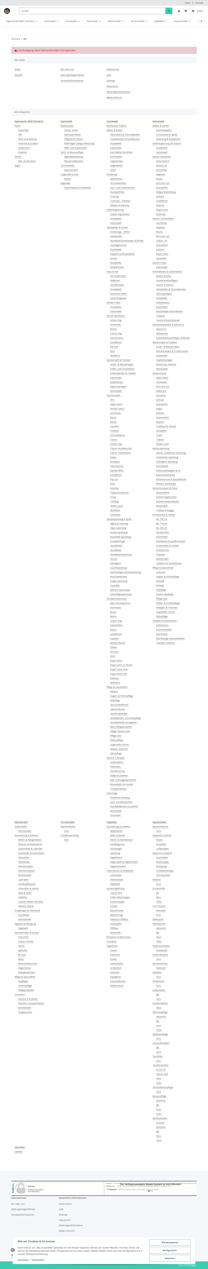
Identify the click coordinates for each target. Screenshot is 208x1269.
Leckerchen (24, 147)
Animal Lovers (117, 408)
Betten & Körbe (114, 130)
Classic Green (71, 130)
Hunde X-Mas (113, 302)
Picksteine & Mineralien (119, 937)
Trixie (113, 496)
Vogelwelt (65, 183)
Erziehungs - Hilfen (120, 231)
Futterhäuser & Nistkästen (77, 187)
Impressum (23, 1259)
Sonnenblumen (118, 981)
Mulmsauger (162, 861)
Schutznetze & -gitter (167, 134)
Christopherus (117, 435)
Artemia (157, 879)
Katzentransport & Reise (165, 488)
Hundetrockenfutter (117, 598)
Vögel (17, 165)
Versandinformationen (72, 80)
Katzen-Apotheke (165, 594)
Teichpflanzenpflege (163, 1087)
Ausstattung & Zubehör (26, 835)
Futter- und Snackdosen (122, 368)
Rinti (112, 351)
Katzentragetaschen (166, 496)
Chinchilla (23, 937)
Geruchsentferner (119, 704)
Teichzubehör (68, 165)
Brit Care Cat (162, 183)
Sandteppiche (117, 844)
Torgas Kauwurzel (119, 492)
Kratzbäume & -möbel (164, 514)
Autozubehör (116, 762)
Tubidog (114, 501)
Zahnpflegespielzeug (120, 594)
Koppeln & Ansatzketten (122, 253)
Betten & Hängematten (30, 839)
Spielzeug (115, 853)
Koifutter (157, 972)
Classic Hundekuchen (121, 448)
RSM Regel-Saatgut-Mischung (79, 143)
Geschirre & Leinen (28, 998)
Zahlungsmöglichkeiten (72, 74)
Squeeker (115, 585)
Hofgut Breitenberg (166, 192)
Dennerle (161, 910)
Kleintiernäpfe (25, 866)
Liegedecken (116, 161)
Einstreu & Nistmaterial (30, 844)
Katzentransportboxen (167, 501)
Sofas (113, 169)
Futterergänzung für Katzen (167, 143)
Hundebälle (116, 545)
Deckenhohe (162, 532)
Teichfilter (158, 1056)
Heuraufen (23, 857)
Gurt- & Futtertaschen (121, 801)
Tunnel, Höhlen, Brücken (30, 901)
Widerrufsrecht (114, 97)
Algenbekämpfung (73, 156)
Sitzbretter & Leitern (28, 888)
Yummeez (115, 514)
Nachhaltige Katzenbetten (169, 311)
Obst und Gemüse (27, 138)
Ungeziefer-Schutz (119, 744)
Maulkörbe (115, 262)
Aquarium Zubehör (162, 853)
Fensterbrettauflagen (167, 280)
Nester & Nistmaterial (121, 839)
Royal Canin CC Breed (121, 664)
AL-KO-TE (161, 1069)
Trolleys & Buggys (165, 510)
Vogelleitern (116, 857)
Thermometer (163, 875)
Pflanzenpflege (160, 1012)
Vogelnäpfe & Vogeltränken (124, 861)
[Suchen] (168, 11)
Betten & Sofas (163, 275)
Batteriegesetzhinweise (118, 91)
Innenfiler (161, 844)
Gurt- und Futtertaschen (122, 187)
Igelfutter (23, 950)
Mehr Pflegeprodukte (121, 726)
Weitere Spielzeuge (120, 589)
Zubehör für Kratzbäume (169, 563)
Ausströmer (162, 857)
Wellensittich (116, 985)
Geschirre (161, 329)
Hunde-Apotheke (118, 713)
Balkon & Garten (161, 125)
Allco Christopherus (120, 603)
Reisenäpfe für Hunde (121, 784)
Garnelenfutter (160, 963)
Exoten (113, 959)
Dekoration (158, 919)
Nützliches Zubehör (166, 364)
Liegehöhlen (116, 165)
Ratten (67, 178)
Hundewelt (115, 143)
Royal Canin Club (119, 669)
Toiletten (22, 897)
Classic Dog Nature (120, 214)
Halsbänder (116, 236)
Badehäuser (116, 830)
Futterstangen (117, 901)
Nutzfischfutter (160, 1003)
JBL (157, 892)
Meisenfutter (116, 910)
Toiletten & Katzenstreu (165, 620)
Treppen (160, 315)
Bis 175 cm (161, 523)
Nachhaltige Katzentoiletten (170, 638)
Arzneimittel (159, 888)
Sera (66, 830)
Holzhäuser (24, 861)
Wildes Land (116, 505)
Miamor (160, 205)
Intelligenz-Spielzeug (167, 461)
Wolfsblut (115, 355)
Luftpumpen (162, 848)
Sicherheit (115, 815)
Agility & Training (119, 523)
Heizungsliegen (164, 293)
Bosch (113, 417)
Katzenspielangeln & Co (168, 470)
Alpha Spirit (116, 404)
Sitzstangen (116, 848)
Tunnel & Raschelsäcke (168, 320)
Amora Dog (116, 320)
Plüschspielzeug (118, 576)
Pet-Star (114, 346)
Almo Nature (162, 161)
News (187, 2)
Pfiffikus (114, 928)
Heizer (159, 839)
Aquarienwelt (71, 169)
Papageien (115, 976)
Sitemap (111, 80)
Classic (113, 439)
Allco (158, 1007)
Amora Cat (161, 165)
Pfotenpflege (116, 740)
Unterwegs (112, 793)
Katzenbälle (162, 466)
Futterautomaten (161, 945)
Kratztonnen (162, 550)
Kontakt (199, 2)
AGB (109, 74)
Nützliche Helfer (118, 293)
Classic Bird (116, 892)
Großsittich (116, 967)
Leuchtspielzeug (118, 567)
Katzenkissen (163, 302)
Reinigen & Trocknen (166, 607)
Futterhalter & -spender (30, 848)
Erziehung (112, 174)
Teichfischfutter (161, 1065)
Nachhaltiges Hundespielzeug (125, 572)
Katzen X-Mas (159, 262)
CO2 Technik (159, 906)
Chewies (114, 430)
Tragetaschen (25, 1012)
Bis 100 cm (161, 519)
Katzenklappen (163, 130)
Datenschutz (38, 1259)
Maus (21, 959)
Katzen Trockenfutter (163, 218)
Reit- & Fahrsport (27, 161)
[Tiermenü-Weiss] (7, 11)
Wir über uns (67, 69)
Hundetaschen (117, 771)
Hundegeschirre (118, 245)
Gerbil (21, 945)
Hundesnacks (113, 395)
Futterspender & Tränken (123, 373)
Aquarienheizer (160, 826)
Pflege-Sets (115, 735)
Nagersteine (24, 967)
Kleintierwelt (24, 830)
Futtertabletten (160, 954)
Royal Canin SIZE (118, 673)
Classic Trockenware (120, 452)
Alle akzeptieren (169, 1242)
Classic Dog (116, 333)
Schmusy (160, 214)
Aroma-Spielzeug (119, 532)
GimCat (160, 399)
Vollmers (114, 678)
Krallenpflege (25, 985)
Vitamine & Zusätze (28, 143)
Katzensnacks (159, 373)
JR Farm (22, 954)
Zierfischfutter (160, 1118)
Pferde (18, 156)
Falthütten (115, 766)
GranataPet (162, 187)
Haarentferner (117, 709)
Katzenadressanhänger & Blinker (173, 337)
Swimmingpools (118, 298)
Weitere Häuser (26, 906)
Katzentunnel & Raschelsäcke (171, 479)
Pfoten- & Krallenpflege (168, 603)
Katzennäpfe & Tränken (165, 342)
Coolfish (19, 1151)
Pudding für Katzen (166, 426)
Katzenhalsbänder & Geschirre (168, 324)
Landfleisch (116, 342)
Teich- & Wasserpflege (72, 152)
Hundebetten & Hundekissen (125, 138)
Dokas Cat (161, 390)
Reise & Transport (116, 757)
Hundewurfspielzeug (121, 554)
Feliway (160, 585)
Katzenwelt (116, 147)
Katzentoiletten (164, 629)
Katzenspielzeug (161, 448)
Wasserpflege (159, 1096)
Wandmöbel (162, 558)
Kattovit (160, 196)
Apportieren (116, 178)
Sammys (114, 488)
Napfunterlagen (118, 386)
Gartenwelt (116, 875)
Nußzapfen (116, 923)
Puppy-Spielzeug (118, 580)
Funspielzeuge (117, 541)
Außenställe (21, 826)
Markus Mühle (117, 642)
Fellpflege (115, 700)
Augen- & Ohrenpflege (121, 695)
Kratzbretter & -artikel (167, 545)
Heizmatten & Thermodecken (125, 134)
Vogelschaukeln (118, 866)
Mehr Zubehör (117, 835)
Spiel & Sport (25, 892)
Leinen (113, 258)
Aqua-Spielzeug (118, 527)
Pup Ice (114, 479)
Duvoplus (115, 461)
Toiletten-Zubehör (165, 642)
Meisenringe (116, 914)
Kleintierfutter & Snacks (27, 932)
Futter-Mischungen (120, 897)
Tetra (159, 901)
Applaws (160, 174)
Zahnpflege (116, 753)
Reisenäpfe (116, 390)
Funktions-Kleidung (120, 797)
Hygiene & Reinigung (25, 923)
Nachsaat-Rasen (72, 134)
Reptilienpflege (160, 1034)
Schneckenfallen (161, 1043)
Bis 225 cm (161, 527)
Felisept (160, 580)
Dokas (113, 457)
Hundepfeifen (117, 192)
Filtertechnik (159, 923)
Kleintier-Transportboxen (31, 1003)
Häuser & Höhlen (165, 284)
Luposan (114, 638)
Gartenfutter (116, 963)
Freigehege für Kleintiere (27, 910)
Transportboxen (118, 788)
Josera (113, 629)
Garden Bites (116, 470)
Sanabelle (161, 258)
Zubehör (22, 152)
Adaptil (114, 691)
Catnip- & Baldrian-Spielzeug (171, 452)
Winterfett (115, 932)
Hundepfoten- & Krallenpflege (125, 717)
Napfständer (116, 382)
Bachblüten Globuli (116, 125)
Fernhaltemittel (118, 183)
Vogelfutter (112, 945)
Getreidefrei (116, 625)
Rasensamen (67, 125)
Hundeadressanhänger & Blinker (127, 240)
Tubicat (160, 439)
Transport (20, 994)
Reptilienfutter (68, 826)
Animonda (115, 324)
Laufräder (23, 879)
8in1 (112, 399)
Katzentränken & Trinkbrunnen (172, 351)
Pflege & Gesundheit (117, 687)
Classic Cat (161, 240)
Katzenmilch (162, 417)
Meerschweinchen (27, 963)
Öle (20, 134)
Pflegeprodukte (26, 990)
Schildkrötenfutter (70, 835)
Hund (17, 125)
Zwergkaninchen (26, 972)
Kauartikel (23, 130)
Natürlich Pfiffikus (119, 919)
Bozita (113, 329)
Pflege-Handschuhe (120, 731)
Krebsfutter (158, 981)
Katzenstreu (162, 625)
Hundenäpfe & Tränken (118, 359)
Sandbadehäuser (27, 883)
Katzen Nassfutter (162, 156)
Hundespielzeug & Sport (119, 519)
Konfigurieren (170, 1250)
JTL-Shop (192, 1265)
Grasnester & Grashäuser (31, 853)
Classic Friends (25, 941)
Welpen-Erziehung (119, 205)
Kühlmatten (116, 156)
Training (114, 196)
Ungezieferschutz (69, 174)
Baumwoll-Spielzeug (120, 536)
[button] (179, 11)
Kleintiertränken (26, 870)
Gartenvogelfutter (116, 888)
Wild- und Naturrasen (75, 147)
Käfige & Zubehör (119, 775)
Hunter (113, 558)
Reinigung (161, 866)
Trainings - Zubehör (120, 200)
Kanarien (115, 972)
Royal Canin (116, 660)
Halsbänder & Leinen (117, 227)
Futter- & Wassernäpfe (121, 364)
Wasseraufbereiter (73, 161)
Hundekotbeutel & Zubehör (124, 806)
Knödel (113, 906)
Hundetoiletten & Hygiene (123, 722)
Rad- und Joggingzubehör (123, 779)
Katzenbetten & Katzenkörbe (167, 271)
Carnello (114, 426)
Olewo (113, 647)
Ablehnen (170, 1258)
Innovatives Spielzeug (167, 457)
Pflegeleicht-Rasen (73, 138)
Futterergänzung (115, 209)
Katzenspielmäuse (165, 474)
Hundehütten (117, 284)
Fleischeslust (116, 337)
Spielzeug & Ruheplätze (168, 138)
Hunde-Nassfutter (116, 315)
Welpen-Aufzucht (119, 748)
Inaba (159, 408)
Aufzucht (160, 572)
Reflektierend (117, 267)
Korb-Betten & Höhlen (121, 152)
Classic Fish (162, 1074)
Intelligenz (115, 563)
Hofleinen (115, 280)
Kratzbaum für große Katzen (170, 541)
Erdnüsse (115, 954)
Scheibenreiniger (165, 870)
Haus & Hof (112, 271)
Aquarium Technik (162, 835)
